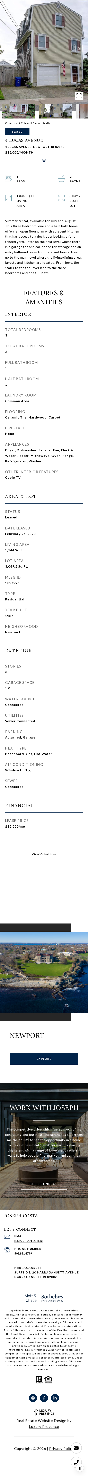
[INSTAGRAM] (33, 1398)
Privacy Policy (61, 1448)
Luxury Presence (44, 1426)
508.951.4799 (23, 1253)
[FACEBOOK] (44, 1398)
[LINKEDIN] (55, 1398)
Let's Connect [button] (44, 1184)
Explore (44, 1058)
